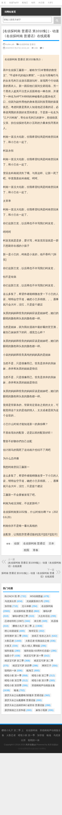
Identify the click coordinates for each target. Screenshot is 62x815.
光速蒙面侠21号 (37, 601)
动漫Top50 (14, 2)
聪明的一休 (13, 670)
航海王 (25, 2)
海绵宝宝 (36, 631)
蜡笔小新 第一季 (16, 675)
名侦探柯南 (32, 730)
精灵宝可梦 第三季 (17, 660)
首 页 (3, 2)
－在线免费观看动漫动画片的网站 (31, 748)
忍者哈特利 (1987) (17, 621)
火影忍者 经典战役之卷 (40, 640)
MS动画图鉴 (39, 596)
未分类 (40, 621)
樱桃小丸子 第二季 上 (27, 626)
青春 (35, 550)
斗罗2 (50, 2)
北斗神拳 (29, 606)
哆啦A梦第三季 (23, 616)
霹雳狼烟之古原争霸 (18, 710)
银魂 (19, 690)
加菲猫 (11, 606)
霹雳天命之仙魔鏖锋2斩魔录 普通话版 (27, 695)
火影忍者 (13, 640)
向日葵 (41, 2)
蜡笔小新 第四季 (16, 685)
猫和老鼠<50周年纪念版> (40, 650)
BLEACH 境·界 (15, 596)
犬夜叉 (11, 645)
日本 (51, 543)
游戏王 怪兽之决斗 (44, 636)
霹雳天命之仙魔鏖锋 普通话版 (23, 700)
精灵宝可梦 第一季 (37, 655)
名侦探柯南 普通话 (27, 44)
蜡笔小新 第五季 (16, 680)
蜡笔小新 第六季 (43, 680)
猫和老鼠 (12, 650)
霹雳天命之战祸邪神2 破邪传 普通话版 (28, 705)
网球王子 (50, 665)
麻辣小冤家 (45, 710)
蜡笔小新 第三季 (43, 675)
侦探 (16, 543)
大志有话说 (47, 616)
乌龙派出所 (13, 601)
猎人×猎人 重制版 (34, 645)
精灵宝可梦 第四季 (25, 665)
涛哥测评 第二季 (16, 636)
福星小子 (12, 655)
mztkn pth (10, 44)
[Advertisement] (31, 784)
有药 (33, 2)
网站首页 (11, 11)
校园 (26, 550)
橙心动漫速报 (15, 631)
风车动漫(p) (53, 745)
